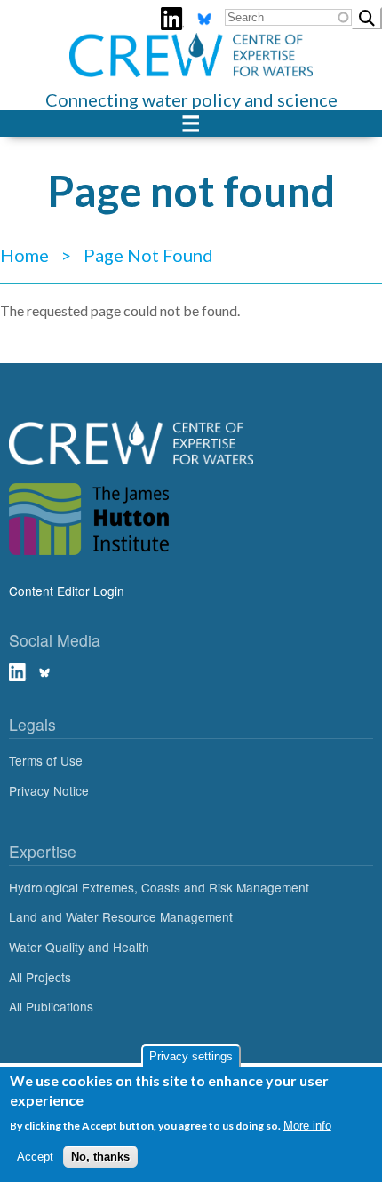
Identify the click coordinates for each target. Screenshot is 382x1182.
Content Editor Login (66, 590)
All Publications (51, 1006)
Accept (35, 1156)
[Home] (191, 43)
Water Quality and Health (79, 947)
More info (307, 1125)
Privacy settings (191, 1056)
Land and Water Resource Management (121, 916)
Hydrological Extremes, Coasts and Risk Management (159, 887)
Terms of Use (46, 760)
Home (24, 255)
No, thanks (100, 1156)
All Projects (40, 977)
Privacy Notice (49, 790)
